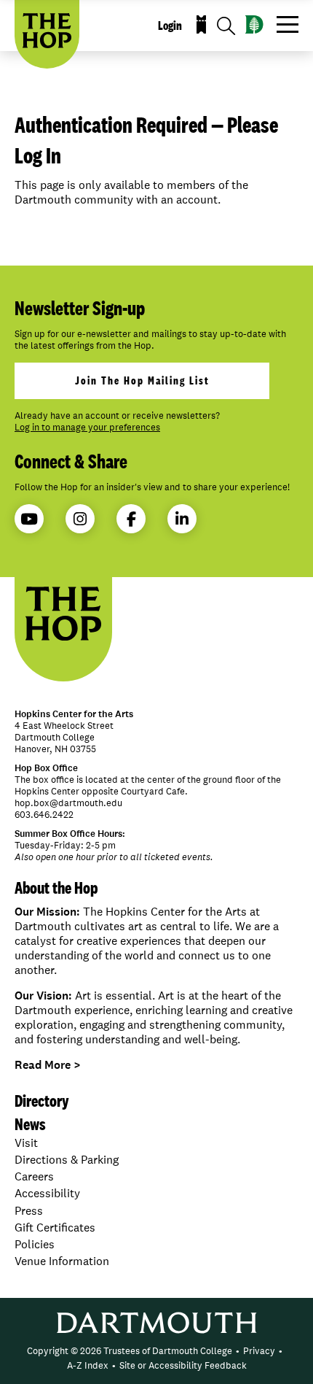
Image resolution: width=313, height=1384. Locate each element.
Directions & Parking (67, 1159)
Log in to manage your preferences (87, 427)
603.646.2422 (44, 814)
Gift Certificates (55, 1227)
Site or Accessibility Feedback (183, 1365)
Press (29, 1210)
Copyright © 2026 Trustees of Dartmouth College (129, 1351)
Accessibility (47, 1193)
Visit (26, 1143)
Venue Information (62, 1261)
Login (170, 25)
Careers (34, 1176)
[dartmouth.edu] (254, 24)
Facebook (131, 518)
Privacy (259, 1351)
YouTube (29, 518)
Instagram (80, 518)
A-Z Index (87, 1365)
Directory (42, 1100)
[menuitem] (129, 1351)
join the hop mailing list (142, 380)
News (30, 1124)
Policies (35, 1244)
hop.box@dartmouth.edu (68, 803)
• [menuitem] (237, 1351)
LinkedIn (182, 518)
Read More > (48, 1064)
